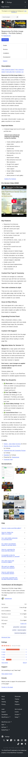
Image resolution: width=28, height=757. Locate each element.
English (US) (24, 623)
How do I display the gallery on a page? (7, 533)
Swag (17, 717)
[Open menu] (25, 2)
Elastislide (6, 455)
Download (5, 39)
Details (5, 45)
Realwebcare (7, 35)
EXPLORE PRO (10, 72)
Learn (3, 709)
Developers (4, 714)
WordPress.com (6, 722)
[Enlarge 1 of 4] (11, 468)
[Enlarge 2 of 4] (24, 468)
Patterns (17, 704)
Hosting (3, 701)
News (3, 699)
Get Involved (18, 709)
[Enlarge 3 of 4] (11, 482)
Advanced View (5, 637)
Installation (6, 53)
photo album (23, 627)
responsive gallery (22, 630)
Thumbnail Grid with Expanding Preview (15, 450)
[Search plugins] (17, 17)
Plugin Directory (5, 6)
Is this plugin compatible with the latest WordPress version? (9, 578)
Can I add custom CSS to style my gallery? (7, 561)
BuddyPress (5, 730)
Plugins (17, 701)
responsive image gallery (20, 633)
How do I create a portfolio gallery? (11, 528)
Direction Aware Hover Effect (12, 446)
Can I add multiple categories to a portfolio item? (9, 538)
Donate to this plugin (7, 687)
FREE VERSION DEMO (7, 69)
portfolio (14, 630)
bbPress (4, 727)
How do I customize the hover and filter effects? (8, 550)
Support (5, 61)
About (3, 696)
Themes (17, 699)
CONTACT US (19, 72)
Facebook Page (8, 459)
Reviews (5, 49)
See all (25, 662)
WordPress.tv (5, 717)
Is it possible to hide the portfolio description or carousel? (10, 555)
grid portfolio (16, 627)
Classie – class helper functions (12, 444)
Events (17, 712)
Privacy (3, 704)
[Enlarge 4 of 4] (24, 494)
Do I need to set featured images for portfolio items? (8, 544)
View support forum (6, 674)
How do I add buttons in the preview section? (7, 572)
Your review (4, 662)
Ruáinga (7, 736)
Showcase (18, 696)
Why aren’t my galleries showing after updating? (8, 567)
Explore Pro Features (10, 179)
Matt (3, 724)
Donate (17, 714)
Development (6, 57)
